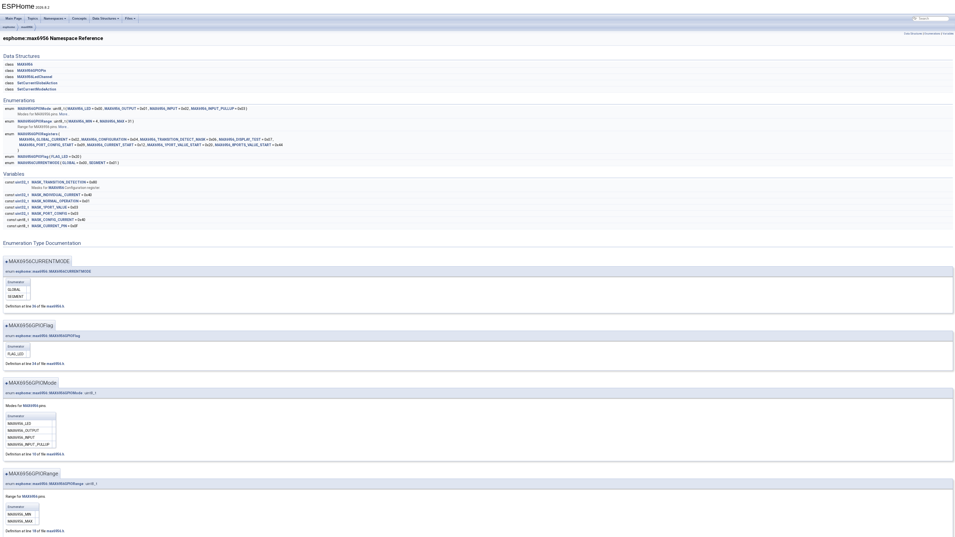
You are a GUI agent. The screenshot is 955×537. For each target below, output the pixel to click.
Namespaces (53, 18)
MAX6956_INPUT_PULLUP (212, 109)
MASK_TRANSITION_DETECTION (59, 182)
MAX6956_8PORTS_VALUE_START (243, 145)
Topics (33, 18)
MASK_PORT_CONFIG (49, 214)
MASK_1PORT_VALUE (49, 207)
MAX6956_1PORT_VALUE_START (174, 145)
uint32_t (22, 182)
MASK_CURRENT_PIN (49, 226)
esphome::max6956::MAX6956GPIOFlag (47, 336)
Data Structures (104, 18)
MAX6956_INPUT (164, 109)
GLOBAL (69, 163)
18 (34, 531)
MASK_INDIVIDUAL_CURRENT (56, 195)
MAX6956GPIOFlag (33, 157)
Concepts (79, 18)
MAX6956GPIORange (35, 121)
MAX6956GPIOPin (31, 71)
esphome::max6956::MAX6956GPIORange (49, 484)
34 (34, 364)
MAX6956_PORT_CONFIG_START (46, 145)
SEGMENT (97, 163)
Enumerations (932, 33)
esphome (9, 27)
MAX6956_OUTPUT (120, 109)
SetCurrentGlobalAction (37, 83)
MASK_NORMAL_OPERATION (55, 201)
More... (64, 114)
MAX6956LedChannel (34, 77)
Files (129, 18)
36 (34, 306)
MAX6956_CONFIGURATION (104, 139)
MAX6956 (25, 64)
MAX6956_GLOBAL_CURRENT (43, 139)
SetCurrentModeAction (36, 89)
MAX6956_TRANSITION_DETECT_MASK (172, 139)
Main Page (13, 18)
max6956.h (55, 306)
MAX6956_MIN (80, 121)
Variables (948, 33)
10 (34, 454)
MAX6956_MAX (112, 121)
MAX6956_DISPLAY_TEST (240, 139)
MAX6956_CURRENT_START (110, 145)
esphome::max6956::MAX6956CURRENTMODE (53, 271)
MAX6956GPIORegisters (38, 134)
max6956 (27, 27)
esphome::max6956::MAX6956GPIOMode (48, 393)
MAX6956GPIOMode (34, 109)
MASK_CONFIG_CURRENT (53, 220)
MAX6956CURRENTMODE (38, 163)
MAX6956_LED (79, 109)
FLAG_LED (59, 157)
